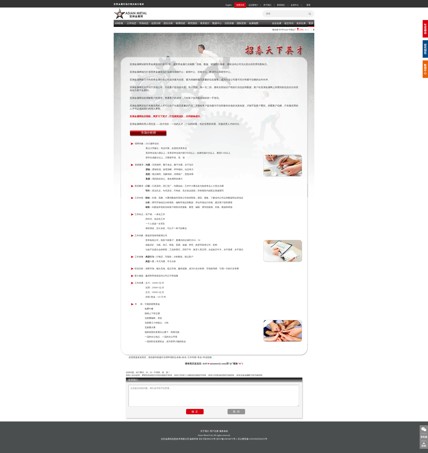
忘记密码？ (254, 5)
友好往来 (301, 23)
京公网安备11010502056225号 (252, 439)
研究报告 (425, 49)
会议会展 (276, 23)
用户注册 (214, 431)
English (229, 5)
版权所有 (194, 439)
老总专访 (289, 23)
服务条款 (223, 431)
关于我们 (267, 5)
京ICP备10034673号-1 (226, 439)
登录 (308, 5)
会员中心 (295, 5)
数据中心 (217, 23)
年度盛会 (425, 28)
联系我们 (281, 5)
